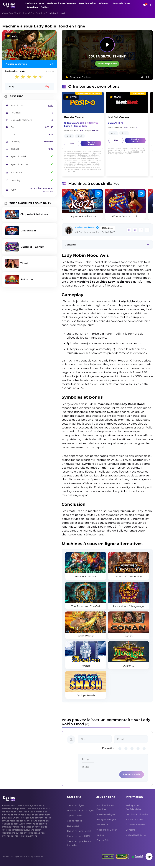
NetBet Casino (118, 117)
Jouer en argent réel (107, 63)
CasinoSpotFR (9, 13)
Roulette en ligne (105, 814)
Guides (44, 7)
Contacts (130, 829)
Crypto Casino (74, 815)
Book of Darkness (85, 576)
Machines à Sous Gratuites (32, 13)
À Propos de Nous (135, 824)
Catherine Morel (85, 227)
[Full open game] (147, 77)
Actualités (32, 7)
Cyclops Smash (86, 695)
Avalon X (128, 665)
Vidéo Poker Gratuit (106, 829)
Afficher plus (48, 191)
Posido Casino (74, 117)
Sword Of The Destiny (128, 576)
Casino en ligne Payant (79, 831)
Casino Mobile (74, 820)
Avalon (86, 665)
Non (72, 143)
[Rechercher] (151, 5)
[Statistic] (142, 77)
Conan (129, 636)
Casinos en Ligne (34, 3)
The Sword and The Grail (85, 606)
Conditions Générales (137, 814)
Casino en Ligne (75, 805)
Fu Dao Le (26, 279)
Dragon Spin (28, 230)
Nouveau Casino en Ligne (80, 810)
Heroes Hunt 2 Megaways (128, 606)
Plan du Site (102, 840)
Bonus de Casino (121, 3)
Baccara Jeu (102, 824)
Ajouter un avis (131, 774)
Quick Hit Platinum (32, 246)
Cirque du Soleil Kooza (82, 216)
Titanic (24, 263)
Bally (11, 86)
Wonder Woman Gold (125, 216)
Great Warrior (86, 636)
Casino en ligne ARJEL (79, 836)
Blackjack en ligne (106, 819)
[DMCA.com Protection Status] (108, 856)
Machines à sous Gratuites (61, 3)
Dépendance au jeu (136, 835)
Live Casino (73, 826)
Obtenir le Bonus (91, 143)
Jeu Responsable (134, 819)
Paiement (104, 3)
